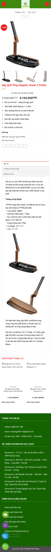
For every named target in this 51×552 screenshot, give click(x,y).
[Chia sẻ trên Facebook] (8, 146)
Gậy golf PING (20, 137)
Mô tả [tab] (6, 164)
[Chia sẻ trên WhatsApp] (4, 146)
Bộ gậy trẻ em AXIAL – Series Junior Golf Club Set (13, 390)
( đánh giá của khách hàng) (22, 93)
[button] (4, 4)
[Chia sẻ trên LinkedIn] (25, 146)
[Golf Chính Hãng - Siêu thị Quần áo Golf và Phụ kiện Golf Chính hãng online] (25, 4)
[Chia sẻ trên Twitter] (12, 146)
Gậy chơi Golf (9, 140)
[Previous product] (27, 16)
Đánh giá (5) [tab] (9, 174)
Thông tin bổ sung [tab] (11, 169)
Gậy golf (32, 12)
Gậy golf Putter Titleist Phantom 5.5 (38, 390)
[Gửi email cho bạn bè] (17, 146)
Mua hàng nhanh (8, 402)
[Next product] (23, 16)
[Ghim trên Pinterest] (21, 146)
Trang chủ (20, 12)
